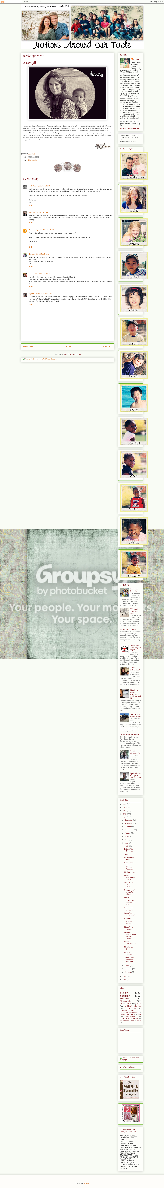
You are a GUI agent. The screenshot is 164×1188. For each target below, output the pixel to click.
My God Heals (129, 872)
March (127, 966)
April (127, 846)
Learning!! (128, 897)
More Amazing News (128, 629)
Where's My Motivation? (129, 914)
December (129, 820)
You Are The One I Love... (129, 885)
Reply (31, 205)
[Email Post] (24, 157)
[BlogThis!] (31, 157)
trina (30, 274)
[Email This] (29, 157)
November (129, 823)
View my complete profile (129, 128)
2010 (125, 817)
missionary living (127, 1010)
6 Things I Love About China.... (134, 611)
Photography (32, 160)
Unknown (32, 230)
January (128, 972)
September (129, 830)
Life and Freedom (128, 953)
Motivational (125, 1003)
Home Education (126, 1014)
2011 (125, 814)
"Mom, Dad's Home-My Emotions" (129, 959)
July (126, 836)
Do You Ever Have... (129, 859)
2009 (125, 976)
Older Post (107, 347)
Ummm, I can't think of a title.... (129, 892)
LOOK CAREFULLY (135, 669)
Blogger (86, 1183)
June (127, 840)
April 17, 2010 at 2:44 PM (41, 212)
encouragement (131, 1016)
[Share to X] (33, 157)
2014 (125, 804)
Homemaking (124, 1018)
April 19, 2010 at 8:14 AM (43, 294)
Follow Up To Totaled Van (129, 735)
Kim (30, 254)
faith (139, 1003)
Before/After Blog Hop (128, 850)
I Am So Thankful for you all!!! (129, 877)
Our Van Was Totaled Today (135, 715)
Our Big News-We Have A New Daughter (135, 775)
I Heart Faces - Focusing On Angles (135, 648)
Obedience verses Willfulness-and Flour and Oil (135, 694)
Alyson (31, 294)
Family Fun (130, 1008)
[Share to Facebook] (36, 157)
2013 (125, 807)
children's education (133, 1006)
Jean (30, 212)
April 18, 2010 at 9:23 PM (41, 274)
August (128, 833)
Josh (30, 186)
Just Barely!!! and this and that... (129, 903)
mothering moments (128, 1012)
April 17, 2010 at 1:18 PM (42, 186)
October (128, 826)
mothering (124, 999)
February (128, 969)
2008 (125, 979)
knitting (139, 1020)
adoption (125, 995)
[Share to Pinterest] (38, 157)
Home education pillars (127, 1020)
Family (124, 992)
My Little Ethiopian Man (135, 752)
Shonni (136, 59)
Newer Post (28, 347)
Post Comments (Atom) (72, 354)
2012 (125, 810)
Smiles (126, 854)
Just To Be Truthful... (134, 590)
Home (68, 347)
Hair (139, 1014)
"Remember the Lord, (128, 909)
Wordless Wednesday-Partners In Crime (130, 935)
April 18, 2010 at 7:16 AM (41, 254)
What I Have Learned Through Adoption (129, 866)
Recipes (135, 1018)
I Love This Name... (128, 928)
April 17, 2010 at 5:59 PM (45, 230)
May (126, 843)
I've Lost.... (128, 918)
